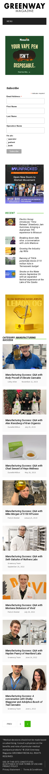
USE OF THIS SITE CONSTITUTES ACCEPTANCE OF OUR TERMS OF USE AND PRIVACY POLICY (22, 764)
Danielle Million (14, 427)
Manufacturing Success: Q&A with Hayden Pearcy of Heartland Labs (24, 652)
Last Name (12, 116)
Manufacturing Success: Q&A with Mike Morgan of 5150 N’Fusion (24, 513)
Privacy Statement (11, 769)
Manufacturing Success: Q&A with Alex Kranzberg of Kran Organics (24, 422)
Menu (9, 21)
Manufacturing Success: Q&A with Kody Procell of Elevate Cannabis (24, 376)
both (10, 145)
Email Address (14, 96)
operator (12, 139)
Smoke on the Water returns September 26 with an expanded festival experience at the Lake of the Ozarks (31, 277)
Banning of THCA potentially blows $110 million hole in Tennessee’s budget (30, 262)
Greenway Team (14, 563)
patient (11, 142)
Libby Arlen (12, 381)
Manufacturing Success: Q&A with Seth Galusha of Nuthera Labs (24, 558)
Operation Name (14, 126)
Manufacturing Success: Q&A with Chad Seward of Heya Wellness (24, 467)
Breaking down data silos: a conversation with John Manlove (29, 240)
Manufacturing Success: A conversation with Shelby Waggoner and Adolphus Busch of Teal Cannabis (23, 700)
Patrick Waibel (13, 518)
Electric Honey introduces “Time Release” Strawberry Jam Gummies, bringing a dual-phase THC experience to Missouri (31, 226)
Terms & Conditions (32, 769)
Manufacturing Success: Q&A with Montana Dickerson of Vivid (24, 607)
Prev (9, 724)
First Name (12, 106)
